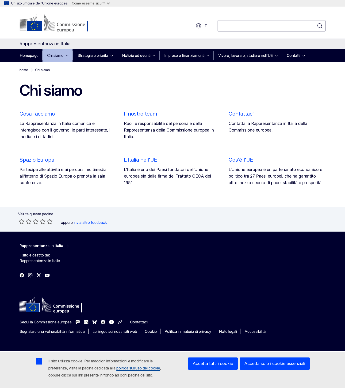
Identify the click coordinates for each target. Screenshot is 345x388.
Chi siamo (55, 55)
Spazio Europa (36, 160)
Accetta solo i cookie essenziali (274, 363)
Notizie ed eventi (136, 55)
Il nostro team (140, 114)
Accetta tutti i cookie (213, 363)
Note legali (228, 331)
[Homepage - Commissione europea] (56, 23)
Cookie (151, 331)
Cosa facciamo (37, 114)
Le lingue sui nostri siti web (114, 331)
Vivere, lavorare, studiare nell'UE (245, 55)
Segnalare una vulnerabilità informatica (52, 331)
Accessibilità (255, 331)
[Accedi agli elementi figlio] (69, 55)
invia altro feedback (90, 222)
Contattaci (241, 114)
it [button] (205, 25)
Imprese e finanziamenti (184, 55)
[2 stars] (25, 221)
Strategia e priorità (92, 55)
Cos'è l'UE (241, 160)
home (23, 70)
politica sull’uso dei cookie (138, 368)
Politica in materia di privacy (188, 331)
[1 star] (21, 221)
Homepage (29, 55)
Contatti (293, 55)
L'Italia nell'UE (140, 160)
